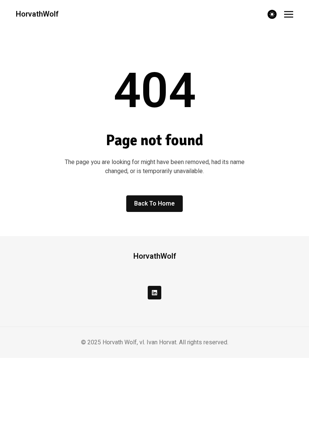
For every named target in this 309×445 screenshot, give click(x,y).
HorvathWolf (37, 14)
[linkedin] (154, 292)
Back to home (154, 203)
